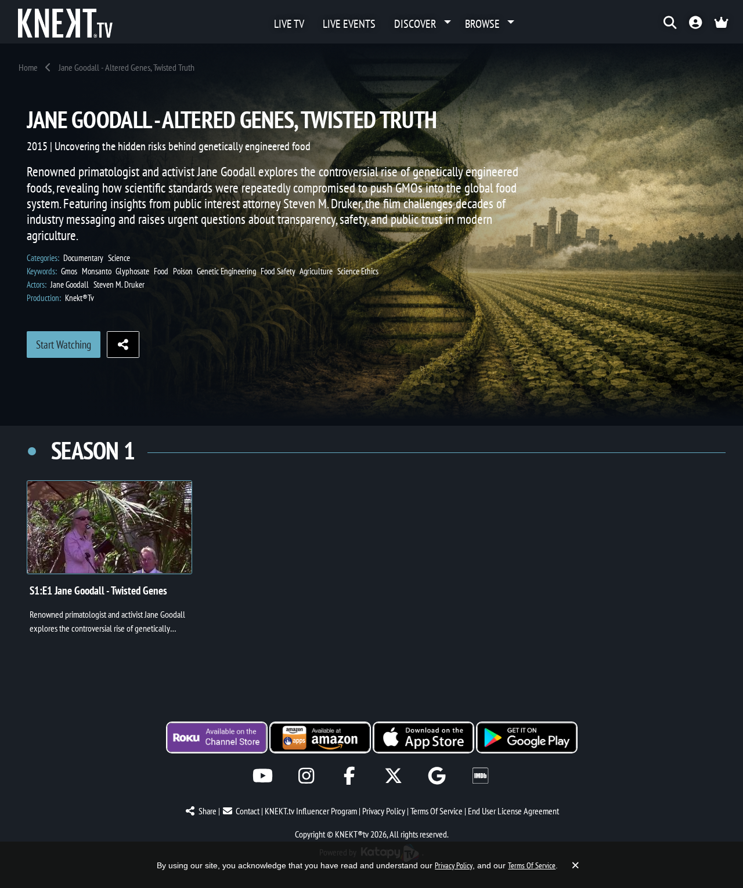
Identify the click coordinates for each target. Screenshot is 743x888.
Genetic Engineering (226, 271)
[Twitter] (393, 776)
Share (208, 811)
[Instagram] (306, 776)
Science (119, 257)
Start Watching (63, 344)
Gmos (69, 271)
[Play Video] (109, 527)
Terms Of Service (436, 811)
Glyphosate (132, 271)
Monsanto (96, 271)
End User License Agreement (513, 811)
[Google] (436, 776)
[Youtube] (262, 776)
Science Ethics (357, 271)
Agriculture (316, 271)
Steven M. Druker (119, 284)
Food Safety (278, 271)
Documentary (83, 257)
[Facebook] (349, 776)
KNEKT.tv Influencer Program (311, 811)
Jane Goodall (70, 284)
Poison (183, 271)
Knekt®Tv (79, 297)
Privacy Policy (383, 811)
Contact (247, 811)
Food (161, 271)
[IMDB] (480, 776)
